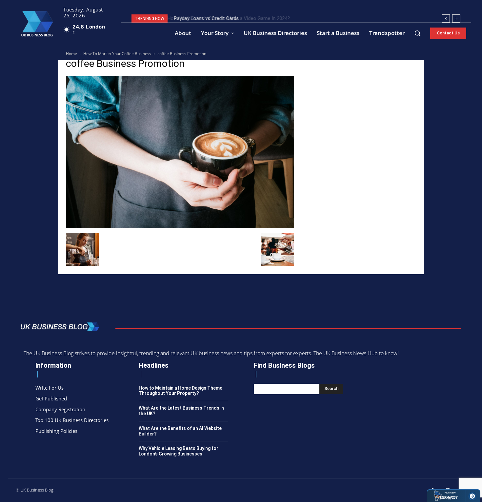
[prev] (446, 18)
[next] (456, 18)
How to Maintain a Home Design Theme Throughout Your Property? (180, 390)
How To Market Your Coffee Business (117, 53)
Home (71, 53)
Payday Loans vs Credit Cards (204, 18)
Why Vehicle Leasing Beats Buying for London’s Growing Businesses (178, 451)
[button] (417, 33)
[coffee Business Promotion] (180, 226)
